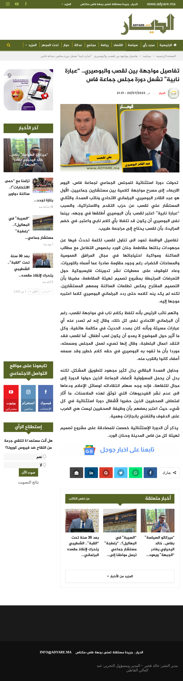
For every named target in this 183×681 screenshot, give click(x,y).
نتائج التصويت (28, 482)
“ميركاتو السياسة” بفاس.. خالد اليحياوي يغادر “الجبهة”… (28, 160)
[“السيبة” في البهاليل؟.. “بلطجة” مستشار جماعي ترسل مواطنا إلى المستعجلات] (120, 520)
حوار (66, 45)
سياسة (133, 45)
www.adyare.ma (161, 4)
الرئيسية (165, 45)
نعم (39, 456)
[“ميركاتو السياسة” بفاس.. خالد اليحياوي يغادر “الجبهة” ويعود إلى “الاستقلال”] (157, 520)
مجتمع (91, 45)
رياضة (105, 45)
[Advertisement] (28, 328)
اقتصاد (118, 45)
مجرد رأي (149, 45)
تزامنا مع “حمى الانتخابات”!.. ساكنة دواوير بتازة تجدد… (29, 191)
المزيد (67, 4)
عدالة (78, 45)
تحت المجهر (50, 45)
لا (41, 465)
